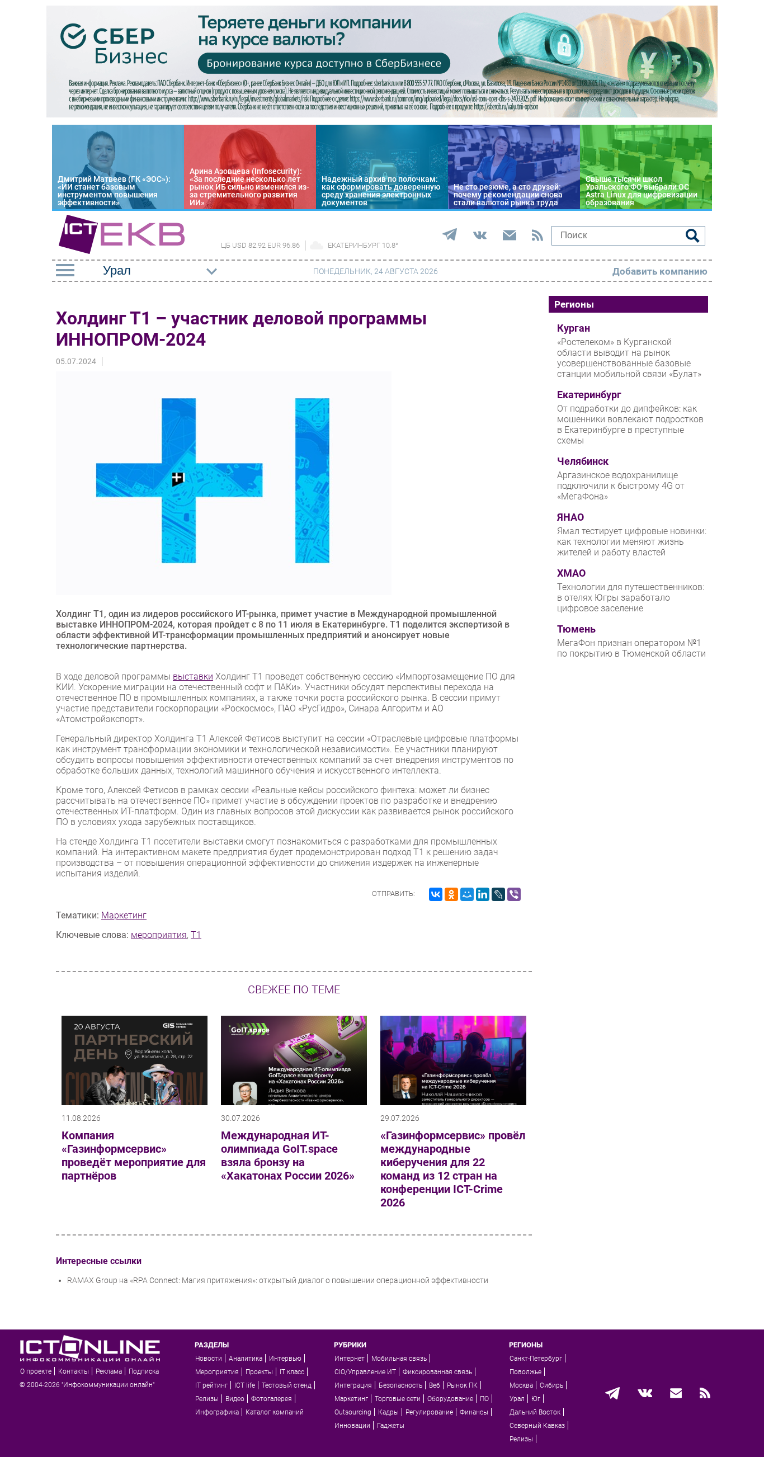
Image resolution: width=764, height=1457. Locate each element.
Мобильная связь (399, 1358)
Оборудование (450, 1399)
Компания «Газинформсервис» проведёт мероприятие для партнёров (134, 1155)
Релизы (207, 1399)
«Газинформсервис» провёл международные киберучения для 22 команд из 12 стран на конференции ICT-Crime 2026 (452, 1169)
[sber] (382, 114)
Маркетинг (124, 915)
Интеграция (353, 1385)
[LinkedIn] (482, 894)
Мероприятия (217, 1372)
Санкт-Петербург (536, 1358)
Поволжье (525, 1372)
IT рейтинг (211, 1385)
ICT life (244, 1385)
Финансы (474, 1412)
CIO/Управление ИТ (365, 1372)
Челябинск (583, 461)
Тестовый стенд (287, 1385)
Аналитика (245, 1358)
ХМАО (571, 573)
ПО (484, 1399)
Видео (234, 1399)
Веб (434, 1385)
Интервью (285, 1358)
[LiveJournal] (498, 894)
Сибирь (551, 1385)
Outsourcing (352, 1412)
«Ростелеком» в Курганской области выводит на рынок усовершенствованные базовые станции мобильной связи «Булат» (629, 358)
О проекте (35, 1371)
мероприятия (159, 935)
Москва (521, 1385)
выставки (193, 676)
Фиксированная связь (437, 1372)
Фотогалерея (271, 1399)
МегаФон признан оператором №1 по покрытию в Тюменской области (631, 648)
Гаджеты (390, 1426)
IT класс (292, 1372)
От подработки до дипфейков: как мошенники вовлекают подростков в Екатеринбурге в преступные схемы (630, 424)
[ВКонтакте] (435, 894)
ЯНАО (570, 517)
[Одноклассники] (451, 894)
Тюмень (576, 629)
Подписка (144, 1371)
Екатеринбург (589, 394)
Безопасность (400, 1385)
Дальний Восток (535, 1412)
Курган (573, 328)
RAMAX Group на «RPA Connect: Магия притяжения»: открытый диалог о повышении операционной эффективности (277, 1280)
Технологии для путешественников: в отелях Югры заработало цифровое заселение (630, 598)
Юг (535, 1399)
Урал (517, 1399)
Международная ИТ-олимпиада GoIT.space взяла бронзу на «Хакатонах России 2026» (288, 1155)
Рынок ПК (462, 1385)
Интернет (349, 1358)
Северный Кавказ (537, 1426)
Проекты (259, 1372)
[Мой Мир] (467, 894)
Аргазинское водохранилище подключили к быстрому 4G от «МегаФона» (621, 486)
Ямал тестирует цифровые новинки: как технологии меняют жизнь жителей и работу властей (631, 542)
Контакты (73, 1371)
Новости (208, 1358)
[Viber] (514, 894)
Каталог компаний (275, 1412)
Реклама (109, 1371)
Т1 (196, 935)
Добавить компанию (660, 271)
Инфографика (217, 1412)
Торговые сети (398, 1399)
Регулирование (429, 1412)
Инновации (352, 1426)
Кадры (388, 1412)
